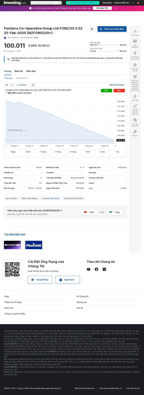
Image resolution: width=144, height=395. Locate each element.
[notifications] (133, 2)
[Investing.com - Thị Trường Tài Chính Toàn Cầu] (15, 3)
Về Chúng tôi (82, 296)
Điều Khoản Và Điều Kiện (84, 388)
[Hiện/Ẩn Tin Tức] (33, 84)
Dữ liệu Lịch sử (22, 78)
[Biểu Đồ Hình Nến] (6, 84)
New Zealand (54, 198)
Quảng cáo (81, 302)
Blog (6, 296)
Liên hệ (79, 308)
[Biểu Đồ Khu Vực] (12, 84)
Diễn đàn (31, 71)
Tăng (117, 212)
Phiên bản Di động (13, 302)
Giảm (91, 212)
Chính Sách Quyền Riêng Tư (110, 388)
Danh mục (9, 308)
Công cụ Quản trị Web (14, 313)
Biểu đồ (19, 71)
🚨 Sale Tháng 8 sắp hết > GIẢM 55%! (83, 3)
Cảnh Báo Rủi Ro (133, 388)
